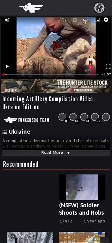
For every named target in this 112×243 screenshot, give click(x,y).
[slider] (51, 74)
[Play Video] (56, 43)
